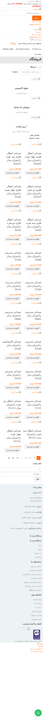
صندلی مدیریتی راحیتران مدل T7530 (13, 256)
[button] (32, 172)
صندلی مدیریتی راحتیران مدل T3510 (13, 375)
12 (13, 458)
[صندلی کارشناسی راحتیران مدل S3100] (16, 333)
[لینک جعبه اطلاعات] (21, 86)
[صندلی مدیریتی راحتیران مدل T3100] (36, 333)
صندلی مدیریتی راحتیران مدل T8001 (33, 316)
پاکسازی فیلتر (34, 135)
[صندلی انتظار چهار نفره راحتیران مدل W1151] (16, 422)
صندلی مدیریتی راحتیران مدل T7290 (33, 286)
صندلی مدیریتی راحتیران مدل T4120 (33, 375)
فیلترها (15, 72)
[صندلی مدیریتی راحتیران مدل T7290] (36, 273)
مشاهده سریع (38, 149)
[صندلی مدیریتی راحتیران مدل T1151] (36, 392)
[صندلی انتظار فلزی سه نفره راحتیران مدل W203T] (16, 144)
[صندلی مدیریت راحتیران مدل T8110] (16, 273)
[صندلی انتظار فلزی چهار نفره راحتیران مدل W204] (16, 177)
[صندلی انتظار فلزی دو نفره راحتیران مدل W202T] (36, 177)
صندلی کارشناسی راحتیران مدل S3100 (11, 345)
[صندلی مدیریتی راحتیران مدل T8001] (36, 303)
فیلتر (37, 479)
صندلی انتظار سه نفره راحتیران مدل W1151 (32, 434)
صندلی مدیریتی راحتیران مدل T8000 (13, 316)
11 (17, 458)
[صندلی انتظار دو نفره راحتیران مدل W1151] (16, 392)
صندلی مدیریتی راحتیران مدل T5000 (33, 256)
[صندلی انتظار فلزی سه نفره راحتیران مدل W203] (36, 211)
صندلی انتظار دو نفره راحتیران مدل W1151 (12, 404)
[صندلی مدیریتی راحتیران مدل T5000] (36, 244)
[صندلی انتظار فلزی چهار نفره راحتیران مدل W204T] (36, 144)
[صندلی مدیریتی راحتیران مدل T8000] (16, 303)
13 (9, 458)
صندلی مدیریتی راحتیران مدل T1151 (33, 404)
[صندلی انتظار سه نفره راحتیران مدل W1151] (36, 422)
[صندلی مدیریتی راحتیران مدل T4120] (36, 362)
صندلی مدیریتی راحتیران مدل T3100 (33, 345)
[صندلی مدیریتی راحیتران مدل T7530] (16, 244)
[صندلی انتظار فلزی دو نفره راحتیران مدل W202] (16, 211)
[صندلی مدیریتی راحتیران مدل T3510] (16, 362)
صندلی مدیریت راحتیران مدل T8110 (13, 286)
